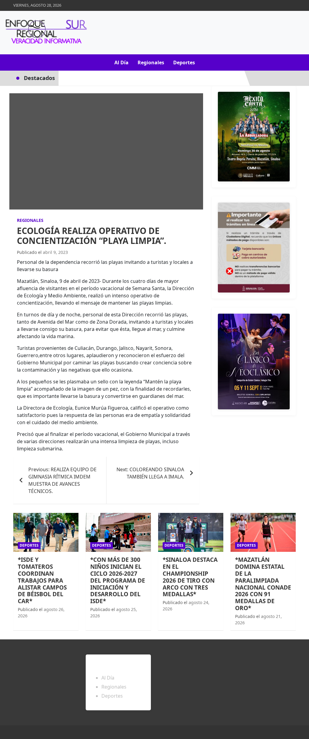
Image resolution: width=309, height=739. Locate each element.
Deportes (184, 62)
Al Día (121, 62)
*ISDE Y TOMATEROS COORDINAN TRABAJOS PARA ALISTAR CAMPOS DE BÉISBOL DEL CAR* (42, 580)
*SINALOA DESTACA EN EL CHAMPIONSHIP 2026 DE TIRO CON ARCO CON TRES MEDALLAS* (190, 577)
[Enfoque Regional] (45, 33)
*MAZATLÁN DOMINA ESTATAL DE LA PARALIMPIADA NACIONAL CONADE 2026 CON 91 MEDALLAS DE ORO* (263, 584)
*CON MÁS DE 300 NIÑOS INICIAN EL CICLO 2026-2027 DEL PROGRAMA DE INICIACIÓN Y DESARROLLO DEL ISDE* (117, 580)
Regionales (151, 62)
